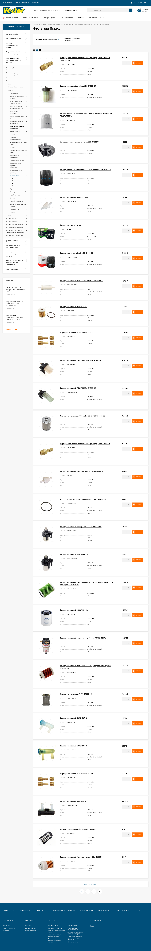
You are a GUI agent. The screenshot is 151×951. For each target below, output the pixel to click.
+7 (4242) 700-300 (71, 10)
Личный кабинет (30, 928)
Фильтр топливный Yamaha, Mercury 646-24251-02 (81, 471)
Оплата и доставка (22, 3)
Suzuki (10, 215)
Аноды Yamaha (15, 131)
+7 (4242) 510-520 (40, 910)
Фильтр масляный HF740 (70, 225)
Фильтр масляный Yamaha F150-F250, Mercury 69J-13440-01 (85, 170)
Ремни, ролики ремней (18, 192)
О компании (7, 3)
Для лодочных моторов (81, 24)
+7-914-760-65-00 (24, 910)
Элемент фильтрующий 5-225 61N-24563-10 (78, 829)
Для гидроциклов (12, 221)
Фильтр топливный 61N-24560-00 (74, 555)
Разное (12, 212)
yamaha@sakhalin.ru (86, 910)
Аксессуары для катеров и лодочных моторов (75, 933)
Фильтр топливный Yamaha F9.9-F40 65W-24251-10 (81, 281)
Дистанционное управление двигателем (15, 166)
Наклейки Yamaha (16, 201)
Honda (10, 84)
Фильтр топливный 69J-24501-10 (73, 718)
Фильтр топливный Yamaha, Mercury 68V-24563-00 (82, 857)
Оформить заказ (30, 930)
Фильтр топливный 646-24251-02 (74, 197)
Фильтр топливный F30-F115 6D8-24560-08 (78, 388)
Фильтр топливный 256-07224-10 (74, 610)
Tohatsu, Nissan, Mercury (16, 87)
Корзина (28, 925)
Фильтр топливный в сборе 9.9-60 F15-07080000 (80, 527)
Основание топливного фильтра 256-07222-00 (80, 142)
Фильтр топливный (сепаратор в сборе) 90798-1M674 (83, 638)
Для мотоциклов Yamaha (14, 224)
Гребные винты (72, 925)
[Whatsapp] (81, 10)
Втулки (12, 198)
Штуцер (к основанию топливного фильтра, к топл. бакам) (85, 444)
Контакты (35, 3)
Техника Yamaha (53, 925)
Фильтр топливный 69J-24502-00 (74, 801)
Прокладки (14, 93)
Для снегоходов (11, 218)
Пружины (13, 134)
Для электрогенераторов (14, 227)
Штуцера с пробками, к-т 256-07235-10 (76, 774)
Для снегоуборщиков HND (15, 235)
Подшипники (14, 209)
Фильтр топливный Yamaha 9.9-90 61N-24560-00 (80, 360)
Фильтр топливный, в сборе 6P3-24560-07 (78, 86)
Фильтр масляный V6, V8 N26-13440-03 (76, 253)
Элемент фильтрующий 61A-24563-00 (76, 694)
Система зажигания (17, 160)
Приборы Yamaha (16, 195)
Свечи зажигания (12, 78)
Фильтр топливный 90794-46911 (73, 307)
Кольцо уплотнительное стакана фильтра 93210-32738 (83, 499)
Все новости (10, 329)
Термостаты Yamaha (17, 189)
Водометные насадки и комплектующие (55, 935)
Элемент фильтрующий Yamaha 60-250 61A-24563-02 (82, 416)
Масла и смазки (72, 942)
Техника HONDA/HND (55, 928)
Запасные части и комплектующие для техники (56, 24)
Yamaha (93, 24)
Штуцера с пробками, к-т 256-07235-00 (76, 333)
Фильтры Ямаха (15, 176)
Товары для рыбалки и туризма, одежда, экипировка (74, 938)
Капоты (12, 147)
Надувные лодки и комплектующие (73, 928)
